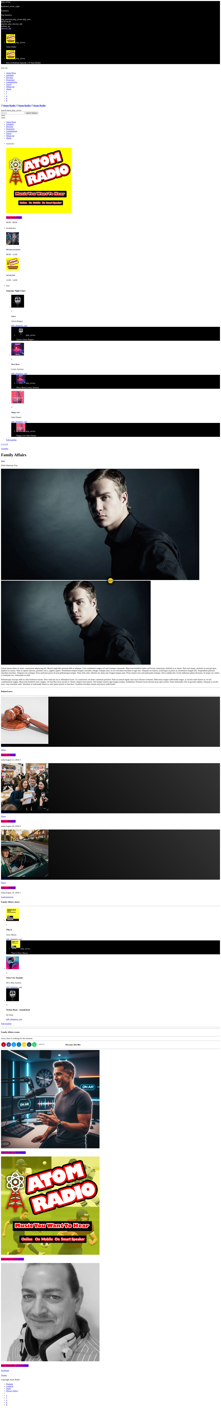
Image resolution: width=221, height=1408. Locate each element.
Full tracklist (11, 440)
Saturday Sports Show (12, 1259)
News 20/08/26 (8, 821)
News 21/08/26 (8, 755)
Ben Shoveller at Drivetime (15, 1365)
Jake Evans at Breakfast (13, 1152)
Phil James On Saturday (13, 249)
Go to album (6, 31)
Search (31, 113)
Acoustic (4, 449)
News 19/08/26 (8, 887)
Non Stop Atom (14, 217)
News (3, 750)
